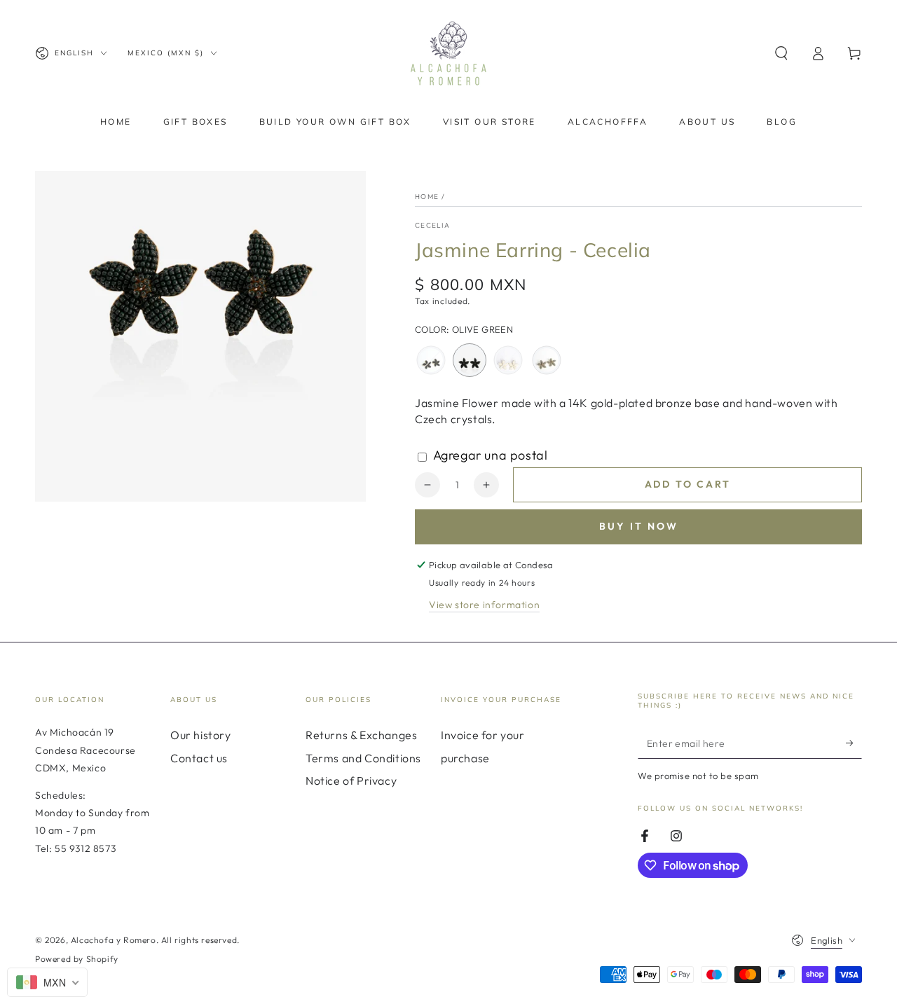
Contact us (199, 758)
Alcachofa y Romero (113, 940)
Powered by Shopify (76, 959)
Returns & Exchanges (361, 735)
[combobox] (47, 982)
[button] (781, 53)
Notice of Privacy (351, 780)
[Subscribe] (854, 742)
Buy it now (638, 526)
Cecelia (432, 225)
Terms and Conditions (363, 758)
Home (427, 196)
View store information (484, 604)
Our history (200, 735)
